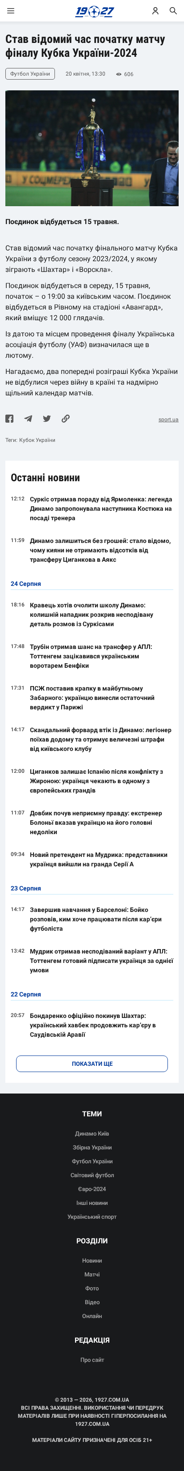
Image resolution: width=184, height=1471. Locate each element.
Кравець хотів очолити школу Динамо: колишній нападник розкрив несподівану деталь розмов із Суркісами (91, 614)
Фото (92, 1288)
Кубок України (37, 440)
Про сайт (92, 1360)
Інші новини (92, 1203)
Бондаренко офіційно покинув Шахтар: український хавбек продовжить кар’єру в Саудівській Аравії (93, 1025)
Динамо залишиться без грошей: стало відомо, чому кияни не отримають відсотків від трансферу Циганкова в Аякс (100, 550)
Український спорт (92, 1216)
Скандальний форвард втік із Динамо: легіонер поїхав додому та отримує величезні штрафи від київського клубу (100, 739)
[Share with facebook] (9, 419)
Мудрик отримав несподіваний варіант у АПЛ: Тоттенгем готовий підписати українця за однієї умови (101, 961)
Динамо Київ (92, 1133)
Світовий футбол (92, 1175)
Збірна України (92, 1147)
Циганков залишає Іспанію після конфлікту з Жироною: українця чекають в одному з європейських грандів (96, 781)
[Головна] (92, 11)
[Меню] (19, 10)
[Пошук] (173, 10)
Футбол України (92, 1161)
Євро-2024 (92, 1189)
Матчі (92, 1274)
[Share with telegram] (28, 419)
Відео (92, 1302)
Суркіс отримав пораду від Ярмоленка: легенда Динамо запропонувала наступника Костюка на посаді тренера (101, 508)
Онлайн (92, 1316)
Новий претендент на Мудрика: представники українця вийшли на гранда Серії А (98, 859)
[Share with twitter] (47, 419)
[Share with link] (66, 419)
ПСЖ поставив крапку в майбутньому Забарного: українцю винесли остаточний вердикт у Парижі (92, 698)
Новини (92, 1260)
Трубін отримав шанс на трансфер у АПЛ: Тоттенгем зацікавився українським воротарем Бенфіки (91, 656)
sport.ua (169, 419)
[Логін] (155, 10)
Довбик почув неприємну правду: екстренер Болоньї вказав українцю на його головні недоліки (96, 822)
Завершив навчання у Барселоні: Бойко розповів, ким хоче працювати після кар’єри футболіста (96, 919)
